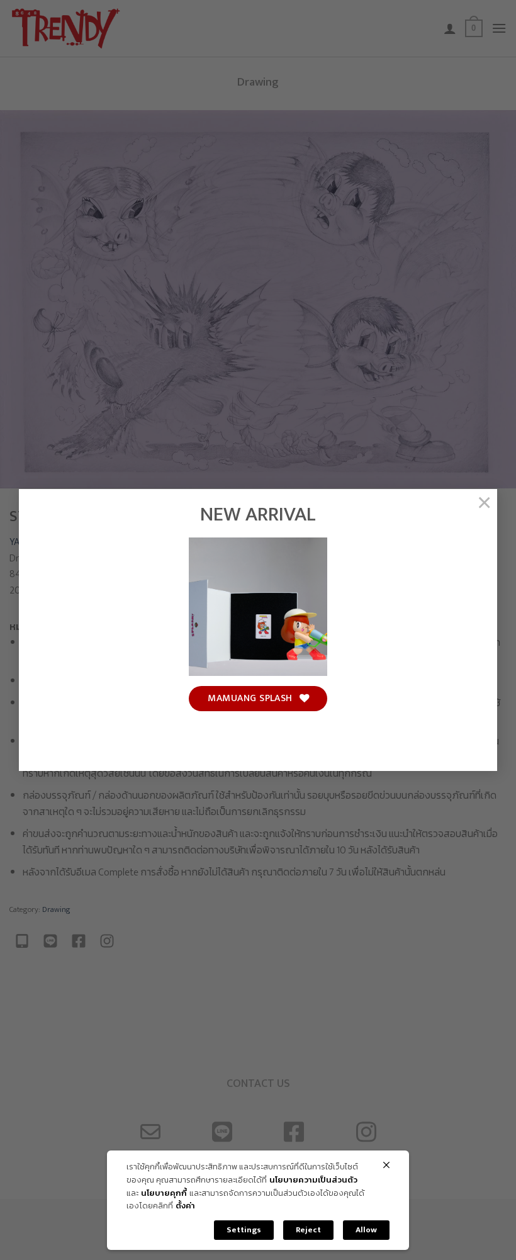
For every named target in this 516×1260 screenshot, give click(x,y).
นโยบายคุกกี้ (164, 1193)
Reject (308, 1230)
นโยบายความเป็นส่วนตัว (313, 1180)
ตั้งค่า (185, 1206)
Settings (244, 1230)
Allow (366, 1230)
